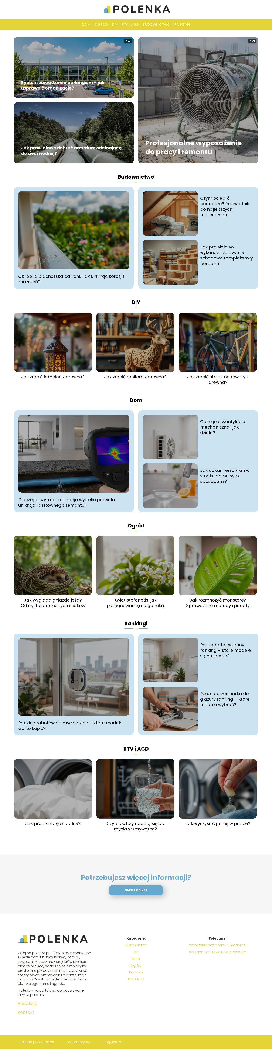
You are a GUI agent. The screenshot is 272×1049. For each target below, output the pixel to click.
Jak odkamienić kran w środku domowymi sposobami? (224, 476)
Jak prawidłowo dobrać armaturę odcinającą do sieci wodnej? (71, 150)
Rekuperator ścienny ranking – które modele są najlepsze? (225, 650)
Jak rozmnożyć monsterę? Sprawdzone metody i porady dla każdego (218, 602)
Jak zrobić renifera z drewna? (135, 377)
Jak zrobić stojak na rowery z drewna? (217, 379)
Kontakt (26, 1012)
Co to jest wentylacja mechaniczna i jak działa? (222, 427)
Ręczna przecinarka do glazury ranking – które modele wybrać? (225, 699)
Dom (86, 24)
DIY (115, 24)
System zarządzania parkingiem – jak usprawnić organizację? (62, 85)
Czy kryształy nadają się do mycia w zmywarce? (135, 826)
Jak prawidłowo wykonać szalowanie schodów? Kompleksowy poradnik (226, 255)
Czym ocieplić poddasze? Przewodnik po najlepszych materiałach (224, 206)
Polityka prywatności (37, 1041)
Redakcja (27, 1003)
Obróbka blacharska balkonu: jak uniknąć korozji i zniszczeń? (71, 279)
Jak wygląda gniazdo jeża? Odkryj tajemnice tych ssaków (53, 602)
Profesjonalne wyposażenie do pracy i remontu (193, 147)
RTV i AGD (130, 24)
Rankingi (182, 24)
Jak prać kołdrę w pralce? (53, 823)
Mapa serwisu (78, 1041)
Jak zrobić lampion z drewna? (53, 377)
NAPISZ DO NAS (136, 890)
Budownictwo (156, 24)
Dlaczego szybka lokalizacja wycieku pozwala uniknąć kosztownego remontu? (66, 502)
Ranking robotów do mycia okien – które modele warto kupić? (70, 725)
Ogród (101, 24)
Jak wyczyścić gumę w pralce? (218, 823)
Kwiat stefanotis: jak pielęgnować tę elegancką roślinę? (135, 602)
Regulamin (112, 1041)
